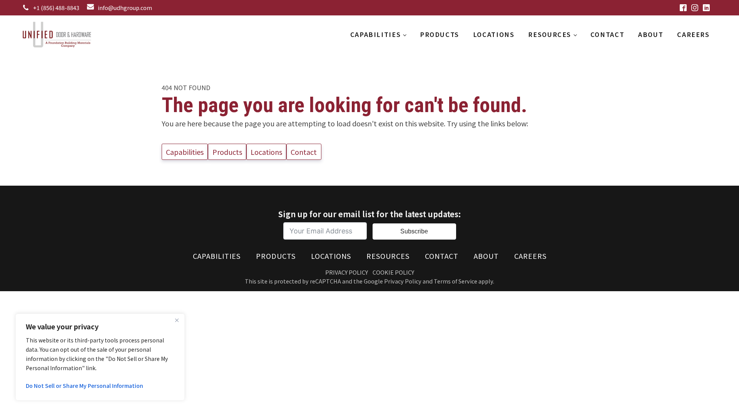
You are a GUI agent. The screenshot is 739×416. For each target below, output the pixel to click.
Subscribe (414, 231)
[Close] (176, 320)
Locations (494, 34)
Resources (549, 34)
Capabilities (375, 34)
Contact (607, 34)
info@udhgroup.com (125, 7)
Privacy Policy (346, 272)
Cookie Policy (393, 272)
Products (439, 34)
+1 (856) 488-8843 (56, 7)
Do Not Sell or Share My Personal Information (84, 385)
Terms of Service (455, 281)
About (650, 34)
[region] (100, 357)
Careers (693, 34)
